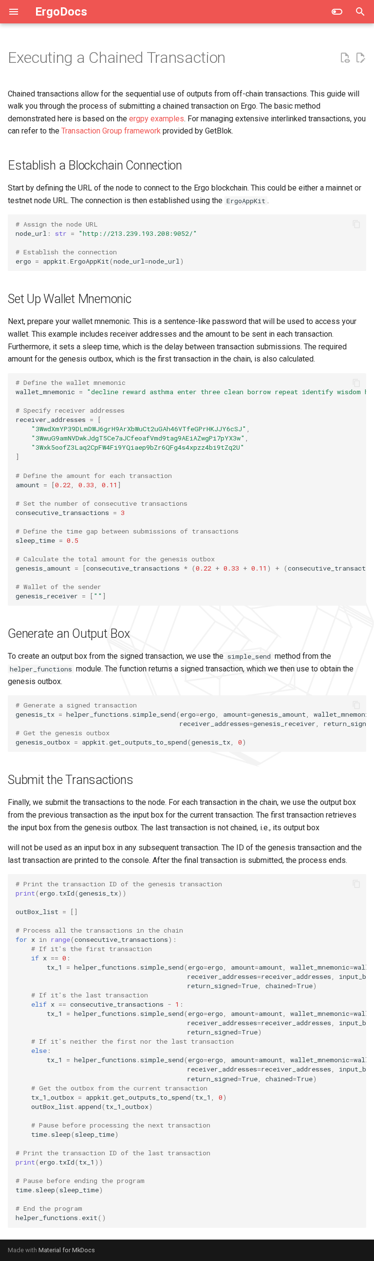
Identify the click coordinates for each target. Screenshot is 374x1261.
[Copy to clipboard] (356, 224)
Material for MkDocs (66, 1250)
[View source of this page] (345, 58)
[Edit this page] (360, 58)
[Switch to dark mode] (337, 11)
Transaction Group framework (111, 130)
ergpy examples (156, 118)
